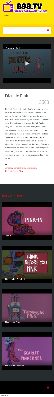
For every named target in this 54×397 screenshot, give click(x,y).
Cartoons (8, 168)
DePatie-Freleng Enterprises (25, 168)
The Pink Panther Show (14, 171)
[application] (27, 63)
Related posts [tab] (13, 196)
